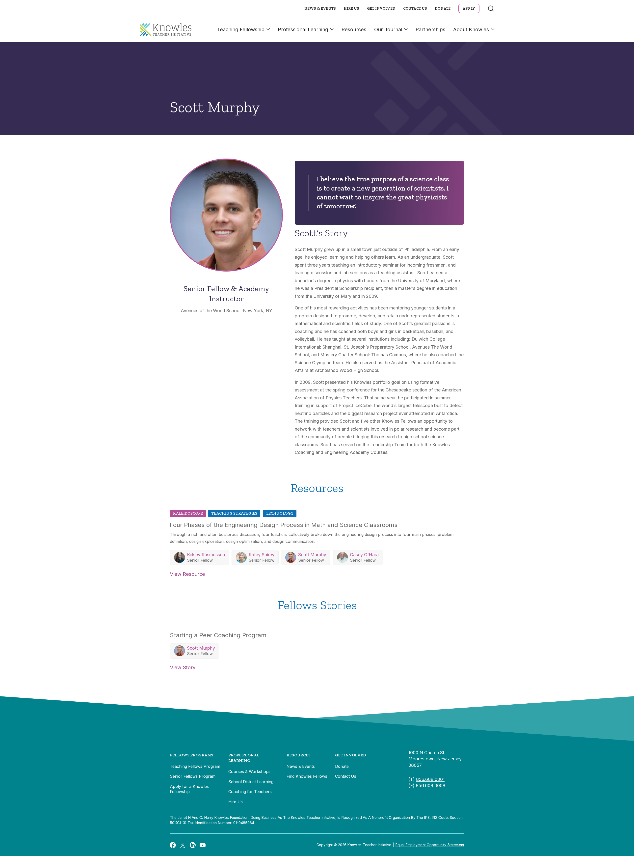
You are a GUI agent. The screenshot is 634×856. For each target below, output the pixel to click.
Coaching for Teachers (250, 791)
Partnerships (430, 29)
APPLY (469, 8)
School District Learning (250, 781)
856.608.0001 (430, 779)
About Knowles (471, 29)
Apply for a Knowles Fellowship (189, 789)
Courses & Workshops (249, 771)
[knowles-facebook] (173, 845)
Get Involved (381, 8)
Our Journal (388, 29)
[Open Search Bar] (490, 8)
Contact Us (415, 8)
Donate (442, 8)
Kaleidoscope (188, 513)
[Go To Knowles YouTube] (203, 845)
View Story (182, 667)
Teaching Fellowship (240, 29)
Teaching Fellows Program (195, 766)
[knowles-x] (183, 845)
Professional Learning (303, 29)
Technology (279, 513)
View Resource (187, 574)
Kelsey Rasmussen (206, 554)
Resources (354, 29)
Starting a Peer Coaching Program (218, 635)
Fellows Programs (191, 755)
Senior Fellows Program (192, 776)
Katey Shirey (261, 554)
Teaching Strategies (234, 513)
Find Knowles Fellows (307, 776)
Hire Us (351, 8)
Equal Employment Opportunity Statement (430, 845)
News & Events (320, 8)
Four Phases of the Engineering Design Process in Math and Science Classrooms (283, 524)
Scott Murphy (312, 554)
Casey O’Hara (364, 554)
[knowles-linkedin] (193, 845)
